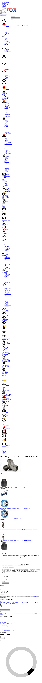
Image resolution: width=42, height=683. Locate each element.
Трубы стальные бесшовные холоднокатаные (7, 247)
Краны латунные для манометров (7, 114)
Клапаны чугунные (6, 147)
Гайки (7, 412)
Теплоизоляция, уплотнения (5, 348)
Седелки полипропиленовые (8, 299)
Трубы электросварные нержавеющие (7, 274)
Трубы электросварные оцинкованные (7, 257)
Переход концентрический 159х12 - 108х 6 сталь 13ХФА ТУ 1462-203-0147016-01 (14, 550)
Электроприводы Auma (6, 201)
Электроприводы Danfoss (5, 211)
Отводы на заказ (7, 42)
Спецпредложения (5, 2)
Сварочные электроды (6, 429)
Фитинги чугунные (5, 89)
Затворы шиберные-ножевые (6, 158)
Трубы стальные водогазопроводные (8, 245)
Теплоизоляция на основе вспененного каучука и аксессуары (6, 360)
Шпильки (7, 425)
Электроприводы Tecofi (5, 234)
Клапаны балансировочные (8, 142)
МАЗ (18, 602)
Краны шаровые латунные (7, 104)
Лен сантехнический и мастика (5, 390)
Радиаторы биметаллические (6, 437)
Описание (4, 553)
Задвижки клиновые (6, 127)
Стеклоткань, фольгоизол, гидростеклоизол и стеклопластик (6, 372)
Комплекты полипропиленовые (8, 306)
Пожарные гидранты (6, 176)
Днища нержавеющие (7, 69)
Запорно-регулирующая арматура (5, 98)
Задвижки (7, 119)
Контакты (4, 6)
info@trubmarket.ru (3, 14)
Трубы (7, 237)
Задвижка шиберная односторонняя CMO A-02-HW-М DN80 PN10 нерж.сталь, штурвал (15, 540)
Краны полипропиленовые (8, 301)
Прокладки (8, 418)
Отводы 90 (6, 43)
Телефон (1, 593)
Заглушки (7, 72)
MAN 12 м (37, 602)
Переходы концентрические (8, 51)
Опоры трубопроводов (5, 329)
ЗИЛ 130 (9, 602)
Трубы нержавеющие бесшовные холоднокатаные (7, 277)
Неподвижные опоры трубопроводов (6, 339)
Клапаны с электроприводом (8, 153)
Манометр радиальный (7, 190)
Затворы (7, 156)
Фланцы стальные (6, 27)
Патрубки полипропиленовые (8, 305)
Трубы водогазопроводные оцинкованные (8, 260)
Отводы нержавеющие (7, 41)
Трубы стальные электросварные (7, 243)
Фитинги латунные (5, 94)
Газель (1, 602)
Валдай (4, 602)
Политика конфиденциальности (8, 630)
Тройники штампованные (7, 61)
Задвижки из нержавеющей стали (7, 130)
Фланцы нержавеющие (7, 29)
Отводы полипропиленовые (8, 290)
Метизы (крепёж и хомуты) (5, 405)
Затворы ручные (7, 169)
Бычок (16, 602)
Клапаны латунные (6, 145)
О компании (4, 3)
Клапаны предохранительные (8, 144)
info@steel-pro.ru (3, 622)
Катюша (12, 602)
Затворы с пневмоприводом (8, 165)
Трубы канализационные (5, 311)
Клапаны (7, 136)
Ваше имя (2, 636)
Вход (3, 7)
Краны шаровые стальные (7, 106)
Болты (7, 408)
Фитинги (7, 81)
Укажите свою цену (3, 592)
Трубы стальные (5, 241)
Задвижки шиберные (6, 128)
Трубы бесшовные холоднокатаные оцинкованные (7, 263)
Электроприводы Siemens (5, 225)
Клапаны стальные (6, 149)
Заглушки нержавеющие (7, 74)
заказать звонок (9, 623)
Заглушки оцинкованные (7, 76)
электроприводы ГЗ (5, 215)
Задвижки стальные (6, 125)
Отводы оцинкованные (7, 39)
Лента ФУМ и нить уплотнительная (6, 395)
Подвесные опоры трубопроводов (6, 343)
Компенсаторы (5, 315)
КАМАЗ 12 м (33, 602)
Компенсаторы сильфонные (5, 320)
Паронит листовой (5, 385)
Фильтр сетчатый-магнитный (7, 184)
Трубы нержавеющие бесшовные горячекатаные (7, 281)
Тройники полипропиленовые (8, 292)
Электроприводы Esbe (6, 220)
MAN (26, 602)
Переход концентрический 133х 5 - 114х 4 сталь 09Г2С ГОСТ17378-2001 (13, 487)
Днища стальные (7, 65)
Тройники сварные (6, 59)
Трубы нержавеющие (5, 272)
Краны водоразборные (7, 116)
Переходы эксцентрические (7, 52)
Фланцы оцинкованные (7, 31)
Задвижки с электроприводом (8, 133)
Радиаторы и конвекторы (6, 433)
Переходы (7, 49)
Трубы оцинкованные (5, 255)
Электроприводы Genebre (5, 206)
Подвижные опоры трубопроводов (6, 333)
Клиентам (4, 5)
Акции (3, 448)
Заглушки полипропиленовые (8, 303)
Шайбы (7, 415)
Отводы (7, 36)
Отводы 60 (6, 44)
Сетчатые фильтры (6, 182)
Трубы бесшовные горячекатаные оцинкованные (7, 267)
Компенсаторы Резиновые (5, 325)
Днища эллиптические (7, 67)
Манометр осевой (8, 191)
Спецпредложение (5, 447)
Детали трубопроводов (5, 22)
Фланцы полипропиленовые (8, 297)
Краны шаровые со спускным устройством (7, 111)
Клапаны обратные (6, 138)
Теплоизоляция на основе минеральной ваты (6, 366)
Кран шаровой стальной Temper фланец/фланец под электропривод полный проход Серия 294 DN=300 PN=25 (19, 497)
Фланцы (7, 26)
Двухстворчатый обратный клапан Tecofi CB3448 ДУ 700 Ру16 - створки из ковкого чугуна (16, 508)
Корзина (1, 13)
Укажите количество (4, 591)
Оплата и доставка (5, 4)
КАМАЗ (20, 602)
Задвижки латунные (6, 123)
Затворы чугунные (6, 171)
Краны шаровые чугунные (7, 108)
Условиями (35, 596)
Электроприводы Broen (6, 229)
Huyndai (23, 602)
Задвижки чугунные (6, 121)
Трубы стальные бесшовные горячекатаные (7, 250)
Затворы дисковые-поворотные (7, 161)
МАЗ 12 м (29, 602)
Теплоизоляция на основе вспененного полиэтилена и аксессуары (6, 354)
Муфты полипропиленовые (8, 288)
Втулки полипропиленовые (8, 295)
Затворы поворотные (7, 168)
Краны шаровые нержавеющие (7, 109)
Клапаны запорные (6, 140)
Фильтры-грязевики (5, 180)
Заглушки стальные (6, 78)
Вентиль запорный (5, 175)
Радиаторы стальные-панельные (6, 441)
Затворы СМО (7, 166)
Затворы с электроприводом (8, 163)
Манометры (8, 188)
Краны (7, 102)
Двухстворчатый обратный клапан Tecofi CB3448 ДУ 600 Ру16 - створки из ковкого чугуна (16, 518)
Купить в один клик (8, 581)
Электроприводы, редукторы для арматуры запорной (5, 196)
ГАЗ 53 (7, 602)
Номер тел (2, 637)
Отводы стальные (8, 37)
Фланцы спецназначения (7, 33)
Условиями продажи (3, 597)
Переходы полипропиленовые (8, 294)
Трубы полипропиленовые (5, 286)
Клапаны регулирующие (7, 151)
